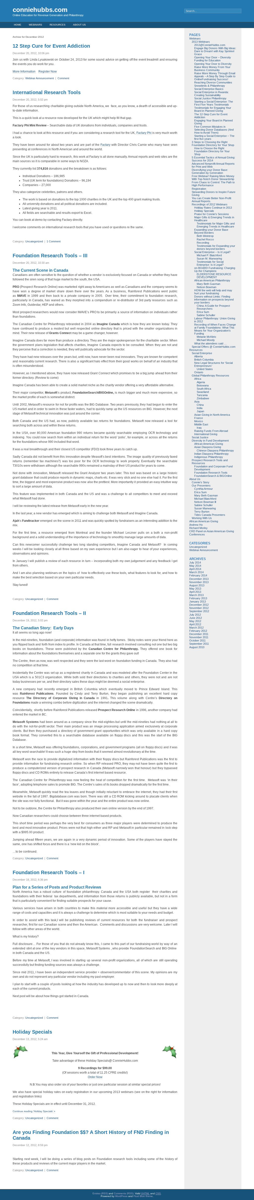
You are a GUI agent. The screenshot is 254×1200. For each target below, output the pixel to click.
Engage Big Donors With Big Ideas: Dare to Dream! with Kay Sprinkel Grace (215, 51)
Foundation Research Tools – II (49, 613)
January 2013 (197, 601)
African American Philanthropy (212, 280)
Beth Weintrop (205, 235)
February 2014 (198, 575)
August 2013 (196, 585)
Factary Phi (144, 133)
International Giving (205, 434)
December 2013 (199, 578)
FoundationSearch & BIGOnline (213, 475)
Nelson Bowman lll (205, 501)
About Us (79, 24)
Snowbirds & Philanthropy (209, 85)
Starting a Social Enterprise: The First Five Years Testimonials (213, 103)
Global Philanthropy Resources (210, 375)
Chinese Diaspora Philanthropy (215, 450)
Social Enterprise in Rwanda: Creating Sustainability (211, 94)
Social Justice (200, 437)
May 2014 (195, 565)
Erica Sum (203, 311)
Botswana (203, 385)
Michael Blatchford (205, 498)
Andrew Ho (196, 524)
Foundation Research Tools (210, 472)
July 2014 (195, 562)
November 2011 (198, 637)
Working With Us (202, 518)
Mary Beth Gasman (208, 283)
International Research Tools (47, 92)
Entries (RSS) (100, 1193)
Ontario (198, 372)
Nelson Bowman (206, 287)
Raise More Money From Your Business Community (212, 69)
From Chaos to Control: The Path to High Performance (213, 184)
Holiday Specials (32, 1032)
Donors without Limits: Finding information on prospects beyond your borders (214, 299)
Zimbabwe (203, 398)
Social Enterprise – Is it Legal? (212, 252)
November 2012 (199, 607)
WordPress (121, 1196)
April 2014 (195, 568)
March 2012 (196, 627)
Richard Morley (198, 527)
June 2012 (195, 617)
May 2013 (195, 588)
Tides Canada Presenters (209, 514)
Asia (196, 401)
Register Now (47, 71)
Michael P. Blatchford (209, 255)
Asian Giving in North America (212, 414)
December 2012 (199, 604)
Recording (203, 242)
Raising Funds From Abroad (211, 430)
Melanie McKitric (206, 336)
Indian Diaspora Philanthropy (211, 453)
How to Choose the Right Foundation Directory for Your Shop (212, 151)
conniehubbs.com (40, 9)
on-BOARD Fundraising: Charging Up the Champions (214, 269)
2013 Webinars (201, 41)
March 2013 (196, 595)
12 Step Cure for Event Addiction (51, 46)
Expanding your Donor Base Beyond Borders (211, 231)
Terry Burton (201, 511)
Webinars (35, 24)
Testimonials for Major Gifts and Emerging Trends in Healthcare (216, 225)
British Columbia (204, 359)
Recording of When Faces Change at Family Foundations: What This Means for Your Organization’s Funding (215, 329)
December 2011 (198, 634)
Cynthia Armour (203, 488)
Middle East (201, 424)
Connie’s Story (200, 482)
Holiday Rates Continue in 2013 (213, 207)
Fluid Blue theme (143, 1196)
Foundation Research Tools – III (50, 255)
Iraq (199, 427)
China (200, 404)
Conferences (197, 534)
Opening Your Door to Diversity (213, 63)
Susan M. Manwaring (209, 258)
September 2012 (199, 611)
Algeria (201, 382)
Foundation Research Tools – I (49, 872)
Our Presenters (201, 485)
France (198, 417)
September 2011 (199, 643)
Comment (63, 78)
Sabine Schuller (206, 315)
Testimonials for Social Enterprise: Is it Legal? (210, 263)
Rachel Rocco (205, 239)
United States (205, 369)
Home (17, 24)
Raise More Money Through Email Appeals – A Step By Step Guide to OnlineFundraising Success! (214, 76)
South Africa (204, 388)
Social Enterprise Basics (208, 88)
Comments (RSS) (123, 1193)
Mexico (198, 421)
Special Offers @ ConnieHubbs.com (213, 346)
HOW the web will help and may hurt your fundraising (213, 292)
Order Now (95, 1077)
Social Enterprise (202, 353)
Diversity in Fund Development (210, 440)
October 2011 (197, 640)
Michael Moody (206, 339)
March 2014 (196, 572)
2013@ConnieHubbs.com (209, 44)
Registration (199, 188)
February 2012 (198, 630)
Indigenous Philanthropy (208, 456)
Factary (105, 145)
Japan (200, 411)
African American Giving (208, 443)
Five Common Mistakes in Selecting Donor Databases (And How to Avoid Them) (214, 129)
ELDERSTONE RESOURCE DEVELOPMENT (214, 276)
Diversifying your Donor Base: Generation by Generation (210, 171)
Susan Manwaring (205, 508)
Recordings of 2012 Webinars (209, 204)
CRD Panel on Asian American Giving (211, 531)
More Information (24, 71)
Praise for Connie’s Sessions (211, 214)
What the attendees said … (210, 343)
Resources (57, 24)
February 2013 (198, 598)
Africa (197, 378)
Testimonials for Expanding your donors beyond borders (216, 247)
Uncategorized (34, 241)
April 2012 (195, 624)
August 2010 (196, 647)
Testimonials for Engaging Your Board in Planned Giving (212, 109)
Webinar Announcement (39, 78)
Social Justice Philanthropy (210, 98)
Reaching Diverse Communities (213, 82)
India (199, 408)
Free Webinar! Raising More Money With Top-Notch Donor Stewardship (213, 178)
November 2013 (199, 582)
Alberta (198, 356)
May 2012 (195, 621)
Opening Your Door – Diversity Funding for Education (212, 59)
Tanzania (202, 395)
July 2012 (195, 614)
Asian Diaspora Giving (207, 447)
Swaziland (203, 391)
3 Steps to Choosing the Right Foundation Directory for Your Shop (213, 144)
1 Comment (54, 241)
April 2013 (195, 591)
